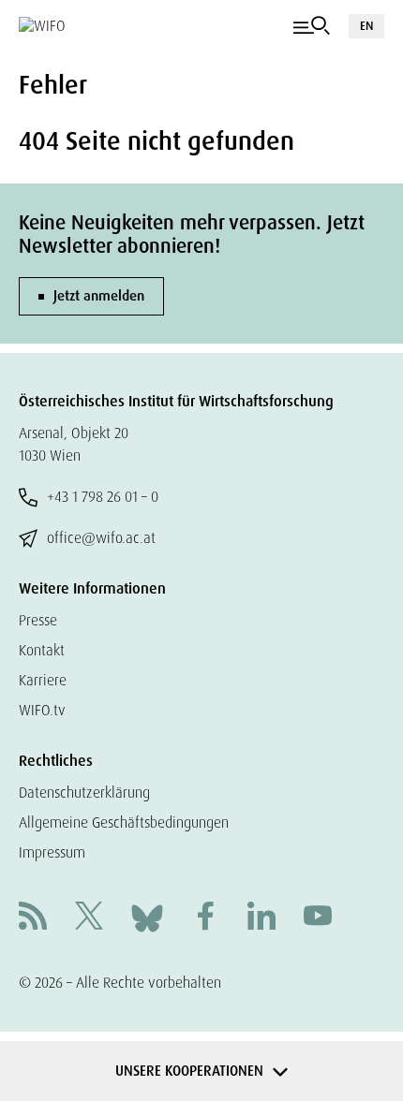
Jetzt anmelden (98, 295)
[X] (89, 918)
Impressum (52, 852)
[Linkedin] (261, 918)
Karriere (43, 680)
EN (366, 26)
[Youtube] (318, 918)
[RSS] (33, 918)
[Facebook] (205, 918)
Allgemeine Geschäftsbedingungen (124, 822)
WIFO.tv (42, 710)
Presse (38, 620)
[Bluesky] (147, 917)
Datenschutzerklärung (84, 792)
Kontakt (42, 650)
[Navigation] (311, 26)
